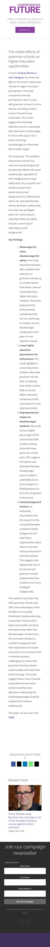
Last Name (25, 877)
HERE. (11, 717)
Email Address (25, 889)
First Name (25, 866)
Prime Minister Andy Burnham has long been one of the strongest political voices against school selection (24, 820)
